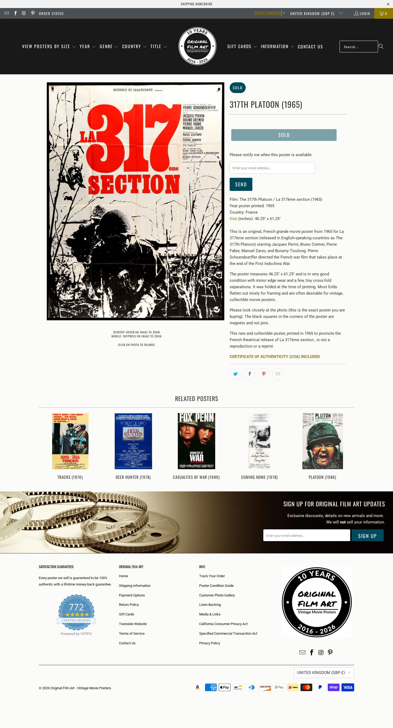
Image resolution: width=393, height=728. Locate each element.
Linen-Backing (210, 605)
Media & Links (210, 614)
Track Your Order (212, 576)
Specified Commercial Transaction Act (228, 633)
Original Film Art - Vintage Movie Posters (81, 688)
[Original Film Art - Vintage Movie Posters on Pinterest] (32, 13)
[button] (49, 46)
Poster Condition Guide (216, 586)
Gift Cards (126, 614)
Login (365, 13)
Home (123, 576)
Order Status (51, 13)
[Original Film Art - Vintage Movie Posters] (197, 46)
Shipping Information (135, 586)
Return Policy (129, 605)
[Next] (347, 447)
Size (233, 218)
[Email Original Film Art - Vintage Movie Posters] (6, 13)
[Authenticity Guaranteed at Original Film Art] (39, 640)
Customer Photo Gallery (217, 595)
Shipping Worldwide (197, 4)
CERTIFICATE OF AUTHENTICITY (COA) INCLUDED (275, 356)
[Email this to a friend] (278, 374)
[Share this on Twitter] (235, 374)
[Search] (381, 46)
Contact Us (127, 643)
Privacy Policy (209, 643)
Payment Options (132, 595)
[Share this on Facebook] (250, 374)
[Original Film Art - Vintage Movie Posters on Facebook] (15, 13)
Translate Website (133, 624)
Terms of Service (132, 633)
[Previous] (46, 447)
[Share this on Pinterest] (264, 374)
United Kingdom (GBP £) (313, 13)
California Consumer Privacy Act (223, 624)
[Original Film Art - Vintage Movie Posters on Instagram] (23, 13)
